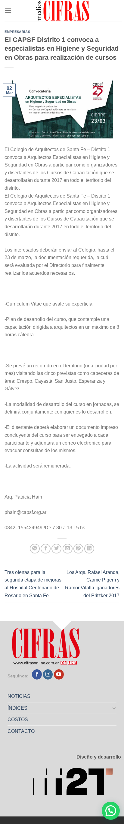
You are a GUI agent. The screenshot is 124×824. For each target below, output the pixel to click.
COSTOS (18, 719)
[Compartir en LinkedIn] (89, 549)
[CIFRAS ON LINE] (63, 10)
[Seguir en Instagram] (48, 674)
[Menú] (8, 10)
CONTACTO (21, 731)
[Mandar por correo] (68, 549)
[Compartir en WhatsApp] (35, 549)
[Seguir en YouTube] (59, 674)
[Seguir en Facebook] (37, 674)
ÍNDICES (17, 708)
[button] (111, 811)
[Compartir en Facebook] (46, 549)
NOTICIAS (19, 696)
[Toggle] (114, 707)
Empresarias (17, 31)
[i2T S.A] (77, 783)
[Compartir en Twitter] (56, 549)
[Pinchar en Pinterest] (78, 549)
